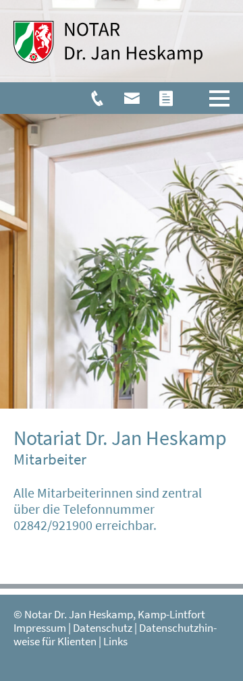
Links (115, 641)
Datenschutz (102, 628)
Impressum (40, 628)
